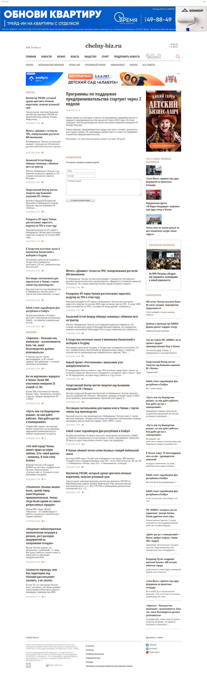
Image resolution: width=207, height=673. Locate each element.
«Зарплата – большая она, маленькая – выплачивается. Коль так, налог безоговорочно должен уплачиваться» (43, 345)
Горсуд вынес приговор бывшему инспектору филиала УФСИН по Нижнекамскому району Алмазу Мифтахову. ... (42, 116)
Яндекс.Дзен (154, 652)
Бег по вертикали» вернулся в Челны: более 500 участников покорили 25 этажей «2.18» (43, 381)
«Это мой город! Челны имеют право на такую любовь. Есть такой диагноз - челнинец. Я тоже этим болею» (43, 453)
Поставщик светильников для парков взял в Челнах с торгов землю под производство (42, 282)
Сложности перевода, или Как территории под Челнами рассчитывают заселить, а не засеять (41, 575)
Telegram (153, 645)
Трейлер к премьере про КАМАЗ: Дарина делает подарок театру (162, 325)
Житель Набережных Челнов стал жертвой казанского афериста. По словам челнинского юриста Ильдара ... (43, 175)
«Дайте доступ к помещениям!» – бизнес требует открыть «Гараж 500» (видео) (163, 537)
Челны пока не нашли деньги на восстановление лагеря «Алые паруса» (162, 231)
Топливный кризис (95, 64)
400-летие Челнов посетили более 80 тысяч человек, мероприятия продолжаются (163, 305)
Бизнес (61, 56)
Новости (46, 56)
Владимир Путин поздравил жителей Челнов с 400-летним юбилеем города (161, 562)
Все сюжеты (148, 64)
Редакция (90, 650)
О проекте (90, 646)
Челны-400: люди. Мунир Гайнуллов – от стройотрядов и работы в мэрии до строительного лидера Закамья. (42, 513)
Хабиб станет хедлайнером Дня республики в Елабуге (43, 309)
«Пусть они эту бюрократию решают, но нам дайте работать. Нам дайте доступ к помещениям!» (43, 416)
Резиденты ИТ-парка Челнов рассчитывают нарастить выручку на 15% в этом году (41, 222)
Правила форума (93, 658)
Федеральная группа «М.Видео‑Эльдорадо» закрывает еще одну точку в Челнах (163, 206)
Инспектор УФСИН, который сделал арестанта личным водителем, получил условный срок (42, 102)
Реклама (89, 662)
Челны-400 (74, 64)
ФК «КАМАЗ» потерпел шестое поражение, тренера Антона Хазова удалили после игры (161, 513)
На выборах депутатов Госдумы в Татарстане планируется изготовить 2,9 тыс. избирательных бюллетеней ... (43, 263)
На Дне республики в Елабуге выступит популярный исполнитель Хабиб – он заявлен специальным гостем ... (43, 319)
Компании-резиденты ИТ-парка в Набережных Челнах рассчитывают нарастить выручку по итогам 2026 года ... (43, 234)
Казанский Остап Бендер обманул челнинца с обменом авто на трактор (42, 163)
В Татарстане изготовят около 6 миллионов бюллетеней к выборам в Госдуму (43, 252)
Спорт (105, 56)
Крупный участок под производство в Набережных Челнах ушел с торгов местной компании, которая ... (43, 293)
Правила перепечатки (95, 654)
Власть (75, 56)
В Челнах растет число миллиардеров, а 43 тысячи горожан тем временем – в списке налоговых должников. (42, 360)
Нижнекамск (118, 64)
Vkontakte (153, 648)
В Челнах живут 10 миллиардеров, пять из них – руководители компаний (163, 456)
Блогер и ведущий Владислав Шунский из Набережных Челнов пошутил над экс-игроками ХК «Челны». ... (42, 204)
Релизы (134, 64)
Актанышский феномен (51, 64)
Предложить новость (127, 56)
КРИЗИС (29, 64)
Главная (31, 56)
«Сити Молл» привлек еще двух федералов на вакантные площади (162, 182)
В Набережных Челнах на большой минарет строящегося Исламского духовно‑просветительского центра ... (43, 145)
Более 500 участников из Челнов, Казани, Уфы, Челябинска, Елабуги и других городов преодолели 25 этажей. (43, 395)
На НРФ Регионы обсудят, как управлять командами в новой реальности (163, 277)
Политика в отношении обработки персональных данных (109, 666)
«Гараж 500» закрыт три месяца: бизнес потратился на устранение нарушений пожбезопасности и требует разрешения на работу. (42, 430)
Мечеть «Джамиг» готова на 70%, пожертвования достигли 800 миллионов (42, 134)
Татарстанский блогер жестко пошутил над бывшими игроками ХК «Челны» (41, 193)
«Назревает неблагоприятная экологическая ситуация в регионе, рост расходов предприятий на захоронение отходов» (43, 536)
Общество (90, 56)
